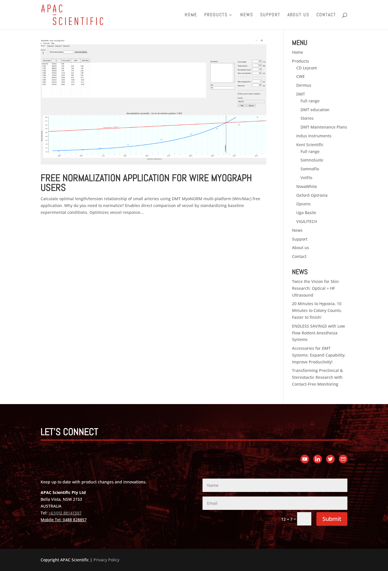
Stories (307, 118)
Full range (310, 101)
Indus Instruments (313, 135)
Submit (331, 519)
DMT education (315, 109)
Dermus (303, 85)
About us (298, 15)
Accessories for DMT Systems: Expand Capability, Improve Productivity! (319, 355)
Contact (326, 15)
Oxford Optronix (312, 195)
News (246, 15)
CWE (300, 76)
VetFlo (306, 177)
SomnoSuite (312, 160)
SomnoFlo (310, 168)
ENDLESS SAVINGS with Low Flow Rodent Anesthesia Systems (318, 332)
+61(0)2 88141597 (65, 513)
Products (216, 15)
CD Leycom (306, 68)
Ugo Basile (306, 212)
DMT (300, 94)
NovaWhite (306, 186)
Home (191, 15)
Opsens (303, 203)
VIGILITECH (306, 221)
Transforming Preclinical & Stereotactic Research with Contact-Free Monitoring (317, 377)
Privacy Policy (106, 559)
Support (270, 15)
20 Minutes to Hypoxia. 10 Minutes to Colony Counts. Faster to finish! (317, 310)
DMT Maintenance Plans (324, 127)
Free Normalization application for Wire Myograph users (146, 183)
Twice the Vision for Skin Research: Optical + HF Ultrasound (315, 288)
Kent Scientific (310, 144)
